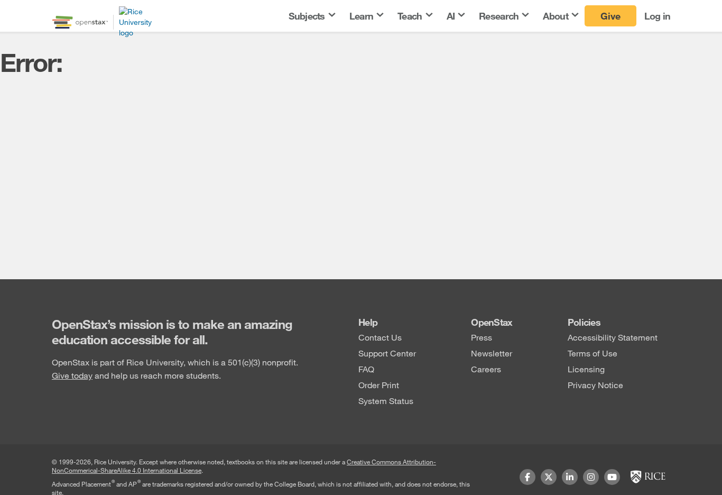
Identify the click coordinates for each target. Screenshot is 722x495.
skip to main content (38, 7)
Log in (657, 16)
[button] (311, 16)
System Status (385, 401)
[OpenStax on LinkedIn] (570, 477)
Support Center (387, 353)
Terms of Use (592, 353)
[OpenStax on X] (549, 477)
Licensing (586, 369)
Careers (486, 369)
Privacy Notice (595, 385)
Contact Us (380, 337)
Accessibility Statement (613, 337)
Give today (72, 375)
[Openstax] (80, 22)
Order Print (378, 385)
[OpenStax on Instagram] (591, 477)
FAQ (366, 369)
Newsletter (491, 353)
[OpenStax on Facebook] (527, 477)
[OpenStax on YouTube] (612, 477)
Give (610, 16)
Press (481, 337)
